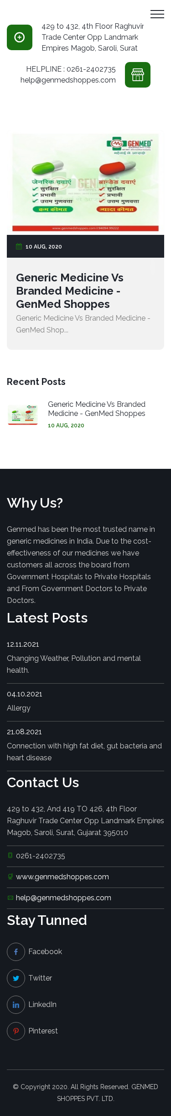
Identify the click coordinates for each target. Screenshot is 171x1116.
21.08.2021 (24, 731)
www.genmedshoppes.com (62, 876)
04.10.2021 (24, 694)
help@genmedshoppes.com (63, 897)
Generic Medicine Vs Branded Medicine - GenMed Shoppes (70, 291)
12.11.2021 (23, 644)
